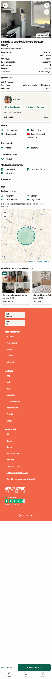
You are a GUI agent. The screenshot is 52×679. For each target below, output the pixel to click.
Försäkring (10, 460)
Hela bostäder (12, 362)
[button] (5, 213)
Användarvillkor (12, 408)
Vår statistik (10, 414)
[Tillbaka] (5, 9)
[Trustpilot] (15, 504)
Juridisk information (14, 401)
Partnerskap (11, 395)
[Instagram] (12, 491)
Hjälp (8, 434)
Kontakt (9, 441)
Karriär (9, 382)
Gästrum (10, 356)
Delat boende (12, 343)
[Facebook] (7, 491)
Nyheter (9, 420)
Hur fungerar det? (13, 453)
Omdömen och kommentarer (17, 473)
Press (8, 388)
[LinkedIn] (23, 491)
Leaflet (32, 261)
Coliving (9, 349)
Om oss (9, 447)
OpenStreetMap (44, 261)
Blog (8, 376)
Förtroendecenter (13, 466)
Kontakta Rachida (34, 667)
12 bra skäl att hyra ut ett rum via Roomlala (21, 479)
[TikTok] (17, 491)
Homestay (10, 336)
